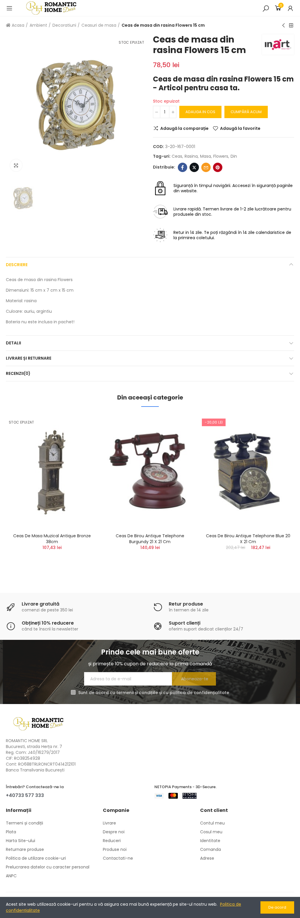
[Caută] (266, 8)
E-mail (206, 167)
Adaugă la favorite (240, 128)
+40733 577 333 (25, 795)
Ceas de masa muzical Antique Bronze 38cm (52, 539)
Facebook (182, 167)
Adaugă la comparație (184, 128)
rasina (191, 156)
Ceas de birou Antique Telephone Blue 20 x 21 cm (248, 539)
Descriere (17, 265)
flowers (220, 156)
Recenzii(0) (18, 373)
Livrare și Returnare (28, 358)
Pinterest (217, 167)
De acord (277, 907)
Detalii (13, 343)
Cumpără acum (246, 112)
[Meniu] (9, 8)
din (234, 156)
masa (205, 156)
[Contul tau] (290, 8)
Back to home (291, 25)
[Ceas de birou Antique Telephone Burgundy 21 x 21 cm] (150, 471)
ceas (177, 156)
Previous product (283, 25)
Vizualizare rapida (83, 447)
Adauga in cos (200, 112)
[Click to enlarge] (16, 165)
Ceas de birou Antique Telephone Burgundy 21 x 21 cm (150, 539)
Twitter (194, 167)
